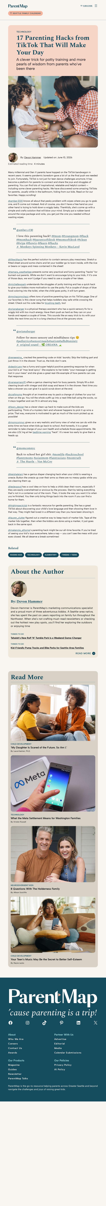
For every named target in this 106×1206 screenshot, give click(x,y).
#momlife (58, 454)
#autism (54, 341)
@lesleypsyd (15, 486)
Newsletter (15, 1074)
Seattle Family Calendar (27, 13)
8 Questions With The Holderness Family (35, 888)
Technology (23, 31)
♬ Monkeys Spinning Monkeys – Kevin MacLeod (48, 247)
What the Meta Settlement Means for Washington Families (46, 818)
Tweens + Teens (69, 555)
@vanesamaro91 (17, 382)
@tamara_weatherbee (20, 271)
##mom (56, 236)
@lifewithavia (15, 259)
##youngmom (70, 236)
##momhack (24, 240)
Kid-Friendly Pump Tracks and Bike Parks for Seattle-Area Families (47, 648)
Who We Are (16, 1039)
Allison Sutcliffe (20, 892)
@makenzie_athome (19, 530)
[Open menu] (96, 6)
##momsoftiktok (66, 240)
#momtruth (74, 458)
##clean (82, 240)
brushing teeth (52, 303)
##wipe (20, 243)
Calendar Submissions (67, 1052)
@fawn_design (16, 406)
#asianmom (41, 458)
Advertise (60, 1039)
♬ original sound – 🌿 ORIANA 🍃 (39, 345)
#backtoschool (74, 454)
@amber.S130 (15, 201)
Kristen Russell (20, 822)
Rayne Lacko (19, 963)
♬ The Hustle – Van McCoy (34, 461)
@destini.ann (15, 366)
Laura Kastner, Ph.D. (22, 751)
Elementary (51, 555)
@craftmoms (15, 394)
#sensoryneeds (40, 341)
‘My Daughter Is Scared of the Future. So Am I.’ (39, 747)
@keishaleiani (15, 474)
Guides (12, 1069)
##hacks (53, 243)
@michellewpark (17, 284)
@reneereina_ (15, 357)
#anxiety (72, 341)
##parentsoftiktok (44, 240)
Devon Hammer (32, 157)
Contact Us (15, 1048)
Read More (83, 653)
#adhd (63, 341)
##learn (42, 243)
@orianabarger (16, 309)
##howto (31, 243)
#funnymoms (24, 458)
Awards (12, 1052)
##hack (84, 236)
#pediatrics (23, 341)
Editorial (59, 1043)
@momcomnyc (16, 422)
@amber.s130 (24, 230)
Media (58, 1048)
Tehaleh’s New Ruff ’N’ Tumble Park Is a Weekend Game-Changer (46, 638)
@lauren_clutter (16, 517)
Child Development (21, 744)
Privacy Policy (63, 1065)
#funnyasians (57, 458)
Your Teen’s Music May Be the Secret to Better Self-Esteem (46, 959)
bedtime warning (42, 432)
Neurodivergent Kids (22, 885)
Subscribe (88, 6)
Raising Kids (16, 555)
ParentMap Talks (18, 1078)
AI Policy (59, 1069)
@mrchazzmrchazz (18, 296)
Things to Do (17, 634)
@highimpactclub (17, 505)
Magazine (14, 1065)
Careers (13, 1043)
